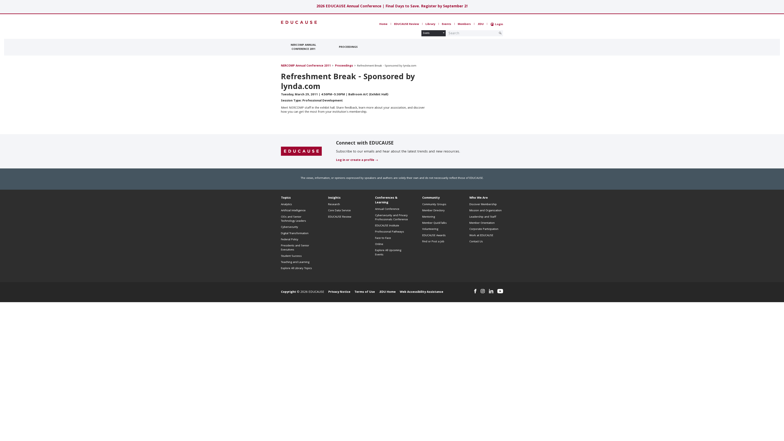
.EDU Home (387, 292)
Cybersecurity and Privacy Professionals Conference (391, 217)
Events (446, 24)
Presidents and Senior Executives (295, 248)
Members (464, 24)
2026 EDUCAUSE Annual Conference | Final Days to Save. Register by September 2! (392, 6)
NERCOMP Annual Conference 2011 (303, 47)
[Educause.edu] (301, 151)
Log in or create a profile (355, 160)
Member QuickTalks (434, 223)
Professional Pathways (389, 232)
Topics (286, 198)
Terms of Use (364, 292)
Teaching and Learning (295, 262)
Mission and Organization (485, 210)
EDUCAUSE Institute (387, 226)
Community (431, 198)
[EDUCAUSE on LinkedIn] (491, 291)
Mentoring (428, 217)
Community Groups (434, 204)
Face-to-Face (383, 238)
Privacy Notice (339, 292)
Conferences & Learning (386, 200)
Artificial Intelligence (293, 210)
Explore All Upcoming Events (388, 252)
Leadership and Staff (482, 217)
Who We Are (478, 198)
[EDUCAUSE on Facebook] (475, 291)
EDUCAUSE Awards (434, 235)
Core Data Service (339, 210)
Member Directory (433, 210)
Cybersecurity (289, 227)
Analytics (286, 204)
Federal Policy (289, 239)
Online (379, 244)
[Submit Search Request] (500, 33)
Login (498, 24)
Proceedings (348, 47)
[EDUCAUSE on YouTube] (500, 291)
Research (334, 204)
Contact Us (476, 241)
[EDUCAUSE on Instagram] (483, 291)
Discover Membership (483, 204)
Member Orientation (482, 223)
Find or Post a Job (433, 241)
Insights (334, 198)
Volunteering (430, 229)
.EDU (480, 24)
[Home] (299, 22)
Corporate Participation (483, 229)
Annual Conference (387, 209)
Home (383, 24)
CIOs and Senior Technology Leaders (293, 219)
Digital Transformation (294, 233)
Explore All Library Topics (296, 268)
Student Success (291, 256)
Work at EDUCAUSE (481, 235)
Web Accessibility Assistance (421, 292)
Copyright (288, 292)
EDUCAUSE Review (406, 24)
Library (430, 24)
